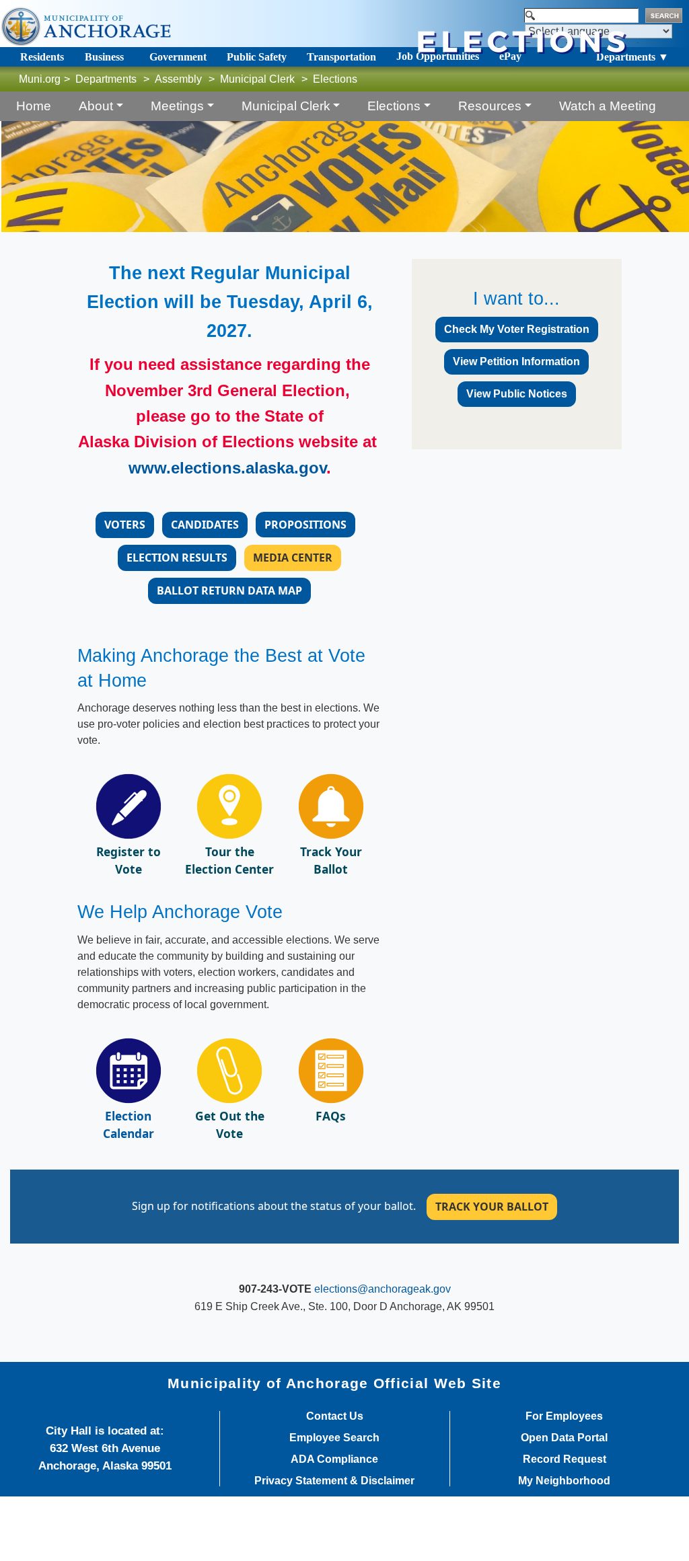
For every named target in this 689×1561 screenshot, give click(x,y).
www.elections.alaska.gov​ (227, 468)
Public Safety (257, 57)
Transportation (341, 57)
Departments (106, 79)
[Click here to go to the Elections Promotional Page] (229, 1069)
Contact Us (334, 1416)
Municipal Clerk (257, 79)
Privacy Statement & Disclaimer (334, 1481)
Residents (42, 57)
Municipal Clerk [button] (286, 106)
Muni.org (40, 79)
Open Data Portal (564, 1438)
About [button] (96, 106)
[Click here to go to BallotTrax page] (331, 806)
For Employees (564, 1416)
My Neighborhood (564, 1481)
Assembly (178, 79)
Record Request (564, 1459)
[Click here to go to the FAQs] (331, 1069)
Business (104, 57)
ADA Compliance (334, 1459)
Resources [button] (489, 106)
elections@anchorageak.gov (382, 1289)
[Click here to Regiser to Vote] (129, 806)
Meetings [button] (177, 106)
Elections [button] (394, 106)
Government (178, 57)
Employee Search (334, 1438)
